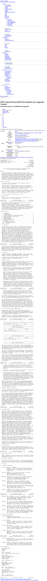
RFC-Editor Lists (10, 94)
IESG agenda (7, 72)
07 (3, 124)
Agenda (6, 53)
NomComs (7, 73)
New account (7, 89)
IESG (6, 13)
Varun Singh (31, 132)
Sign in (6, 86)
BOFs (6, 30)
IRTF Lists (9, 92)
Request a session (8, 58)
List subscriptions (8, 90)
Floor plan (7, 55)
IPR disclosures (8, 70)
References (13, 157)
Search (6, 38)
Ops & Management (8, 9)
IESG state (10, 151)
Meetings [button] (4, 52)
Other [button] (4, 69)
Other (6, 18)
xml (17, 137)
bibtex (22, 137)
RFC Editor (7, 17)
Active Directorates (10, 21)
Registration (7, 56)
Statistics (6, 75)
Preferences (7, 88)
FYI (9, 51)
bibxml (25, 137)
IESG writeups (5, 111)
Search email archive (29, 157)
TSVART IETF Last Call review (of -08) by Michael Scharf (26, 138)
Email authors (3, 157)
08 (3, 125)
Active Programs (10, 23)
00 (3, 117)
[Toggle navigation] (0, 99)
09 (3, 126)
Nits (22, 157)
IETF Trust (15, 578)
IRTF (6, 15)
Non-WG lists (7, 36)
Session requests (8, 59)
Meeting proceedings (9, 68)
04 (3, 121)
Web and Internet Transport (10, 12)
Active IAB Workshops (11, 22)
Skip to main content (4, 0)
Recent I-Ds (7, 39)
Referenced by (18, 157)
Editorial (6, 47)
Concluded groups (8, 35)
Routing (6, 10)
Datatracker (13, 1)
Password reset (7, 87)
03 (3, 120)
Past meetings (7, 67)
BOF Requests (7, 31)
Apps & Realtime (8, 5)
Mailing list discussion (19, 142)
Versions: (2, 115)
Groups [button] (4, 3)
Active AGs (9, 19)
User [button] (3, 85)
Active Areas (9, 20)
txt (15, 137)
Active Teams (9, 25)
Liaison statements (8, 71)
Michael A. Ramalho (38, 132)
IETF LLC (7, 16)
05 (3, 122)
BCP (8, 51)
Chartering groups (8, 29)
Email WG (8, 157)
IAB (6, 14)
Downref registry (8, 74)
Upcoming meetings (8, 63)
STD (6, 51)
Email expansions (6, 112)
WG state (10, 143)
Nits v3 (24, 157)
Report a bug (2, 96)
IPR (10, 157)
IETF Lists (9, 91)
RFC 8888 (5, 127)
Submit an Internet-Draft (9, 40)
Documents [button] (5, 37)
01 (3, 118)
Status (4, 109)
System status (7, 81)
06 (3, 123)
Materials (6, 54)
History (4, 113)
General (6, 6)
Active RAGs (9, 24)
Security (6, 11)
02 (3, 119)
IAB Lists (9, 93)
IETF (1, 578)
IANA (23, 578)
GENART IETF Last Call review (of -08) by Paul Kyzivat (25, 139)
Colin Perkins (26, 132)
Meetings (9, 77)
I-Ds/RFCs (9, 76)
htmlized (19, 137)
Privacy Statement (27, 578)
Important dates (8, 57)
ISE (5, 46)
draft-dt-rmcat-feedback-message (21, 135)
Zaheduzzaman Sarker (19, 132)
